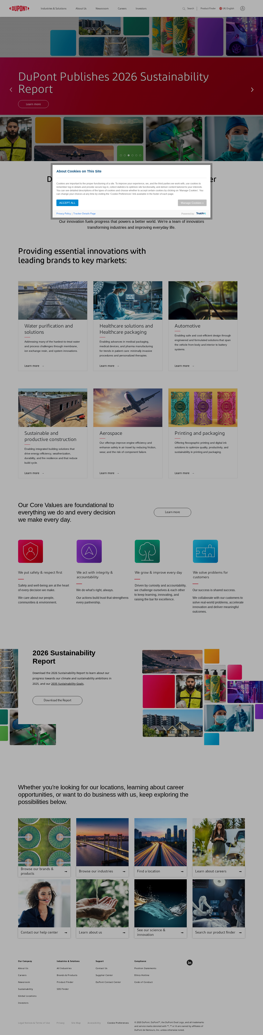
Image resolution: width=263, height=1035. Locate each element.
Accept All (67, 202)
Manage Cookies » (192, 202)
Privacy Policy (63, 213)
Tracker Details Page (84, 213)
